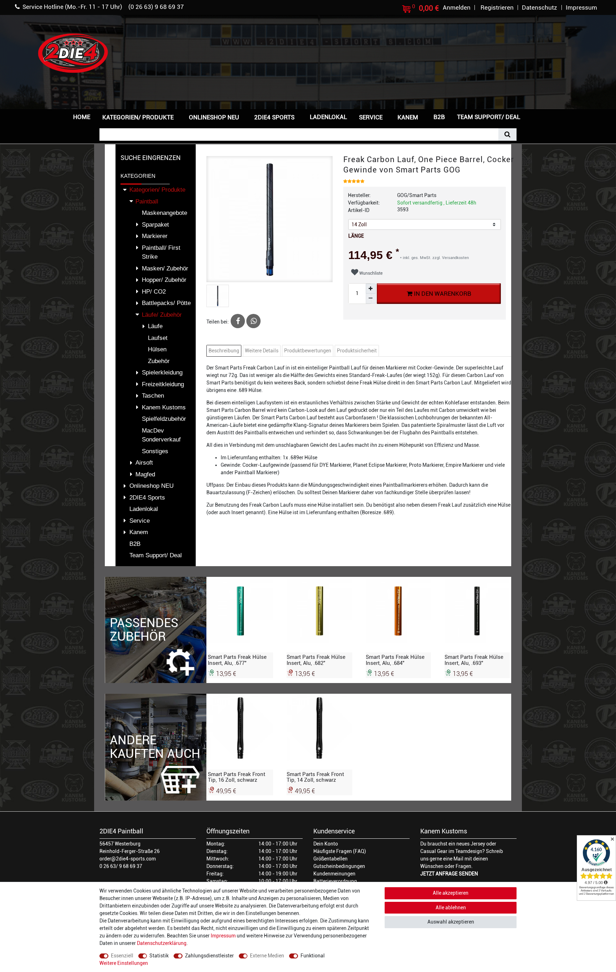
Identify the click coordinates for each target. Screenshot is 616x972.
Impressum (223, 936)
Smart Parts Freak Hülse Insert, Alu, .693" (474, 660)
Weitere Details (261, 350)
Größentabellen (330, 859)
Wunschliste (370, 273)
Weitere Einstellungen (123, 963)
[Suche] (507, 134)
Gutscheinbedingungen (339, 866)
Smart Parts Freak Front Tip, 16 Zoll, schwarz (236, 777)
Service (371, 117)
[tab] (224, 351)
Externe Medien (267, 955)
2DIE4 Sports (274, 117)
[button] (537, 116)
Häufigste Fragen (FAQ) (339, 851)
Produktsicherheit (357, 350)
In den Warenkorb (441, 293)
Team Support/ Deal (488, 116)
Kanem (407, 117)
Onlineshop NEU (214, 117)
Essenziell (122, 955)
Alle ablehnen (451, 907)
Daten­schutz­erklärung (161, 943)
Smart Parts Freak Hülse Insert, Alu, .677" (237, 660)
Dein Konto (325, 844)
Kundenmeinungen (334, 874)
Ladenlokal (328, 116)
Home (81, 116)
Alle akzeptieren (450, 893)
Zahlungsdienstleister (209, 955)
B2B (439, 116)
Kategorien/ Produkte (138, 117)
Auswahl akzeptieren (450, 922)
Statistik (159, 955)
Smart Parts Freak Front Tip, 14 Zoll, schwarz (315, 777)
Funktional (313, 955)
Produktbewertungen (307, 350)
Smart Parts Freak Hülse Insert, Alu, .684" (395, 660)
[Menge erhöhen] (371, 289)
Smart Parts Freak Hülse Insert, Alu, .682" (316, 660)
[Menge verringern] (371, 299)
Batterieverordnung (335, 881)
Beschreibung (224, 350)
